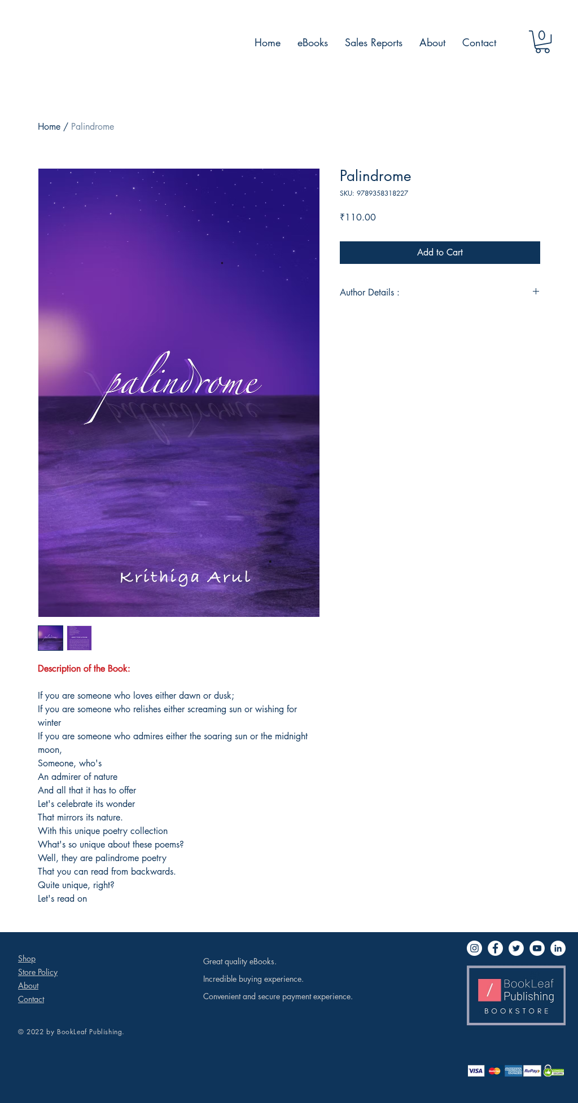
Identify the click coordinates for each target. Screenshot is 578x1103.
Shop (27, 958)
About (28, 985)
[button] (542, 41)
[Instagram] (474, 948)
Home (49, 127)
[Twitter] (516, 948)
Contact (31, 999)
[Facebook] (495, 948)
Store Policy (38, 972)
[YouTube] (537, 948)
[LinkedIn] (558, 948)
